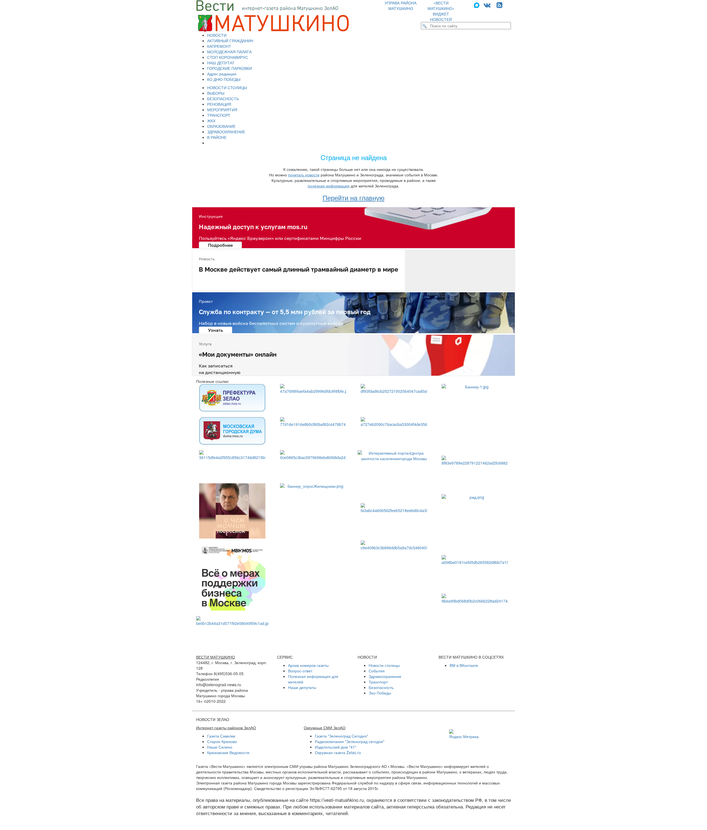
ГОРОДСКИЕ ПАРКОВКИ (229, 68)
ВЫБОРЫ (215, 93)
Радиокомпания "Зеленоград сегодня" (349, 741)
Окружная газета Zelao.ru (338, 752)
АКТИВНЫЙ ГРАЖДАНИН (230, 40)
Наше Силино (219, 747)
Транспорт (378, 682)
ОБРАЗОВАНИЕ (221, 126)
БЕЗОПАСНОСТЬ (223, 98)
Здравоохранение (385, 676)
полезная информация (329, 186)
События (377, 670)
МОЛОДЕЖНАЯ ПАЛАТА (229, 51)
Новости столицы (384, 665)
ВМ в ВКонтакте (464, 665)
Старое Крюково (222, 741)
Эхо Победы (380, 693)
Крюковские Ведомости (228, 752)
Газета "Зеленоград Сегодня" (341, 736)
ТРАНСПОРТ (218, 115)
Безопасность (381, 687)
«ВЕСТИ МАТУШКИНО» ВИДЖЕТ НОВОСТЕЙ (441, 11)
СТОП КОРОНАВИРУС (227, 57)
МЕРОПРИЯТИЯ (222, 109)
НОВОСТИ (216, 35)
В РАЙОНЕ (216, 137)
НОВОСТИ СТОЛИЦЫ (227, 87)
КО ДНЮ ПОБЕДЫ (223, 79)
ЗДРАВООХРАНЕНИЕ (226, 131)
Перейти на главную (353, 197)
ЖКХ (211, 120)
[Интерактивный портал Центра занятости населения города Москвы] (394, 474)
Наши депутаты (302, 687)
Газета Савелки (221, 736)
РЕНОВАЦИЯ (219, 104)
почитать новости (304, 174)
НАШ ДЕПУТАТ (220, 62)
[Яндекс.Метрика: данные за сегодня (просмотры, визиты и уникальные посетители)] (464, 734)
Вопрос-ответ (300, 670)
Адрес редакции (221, 73)
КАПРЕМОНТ (219, 46)
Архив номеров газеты (308, 665)
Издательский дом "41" (335, 747)
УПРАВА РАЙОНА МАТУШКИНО (400, 5)
